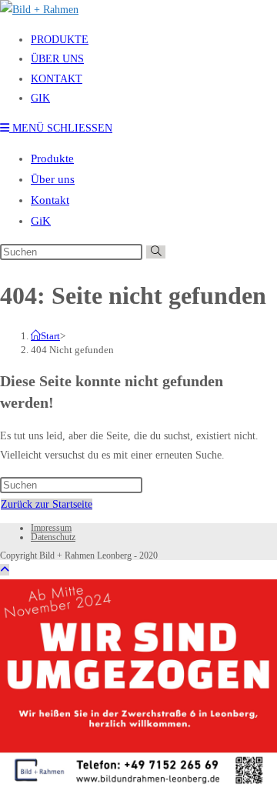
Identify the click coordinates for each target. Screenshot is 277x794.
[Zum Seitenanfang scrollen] (4, 569)
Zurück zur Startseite (46, 504)
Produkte (52, 158)
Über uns (53, 179)
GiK (41, 221)
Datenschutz (53, 537)
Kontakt (50, 200)
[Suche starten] (155, 252)
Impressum (51, 527)
